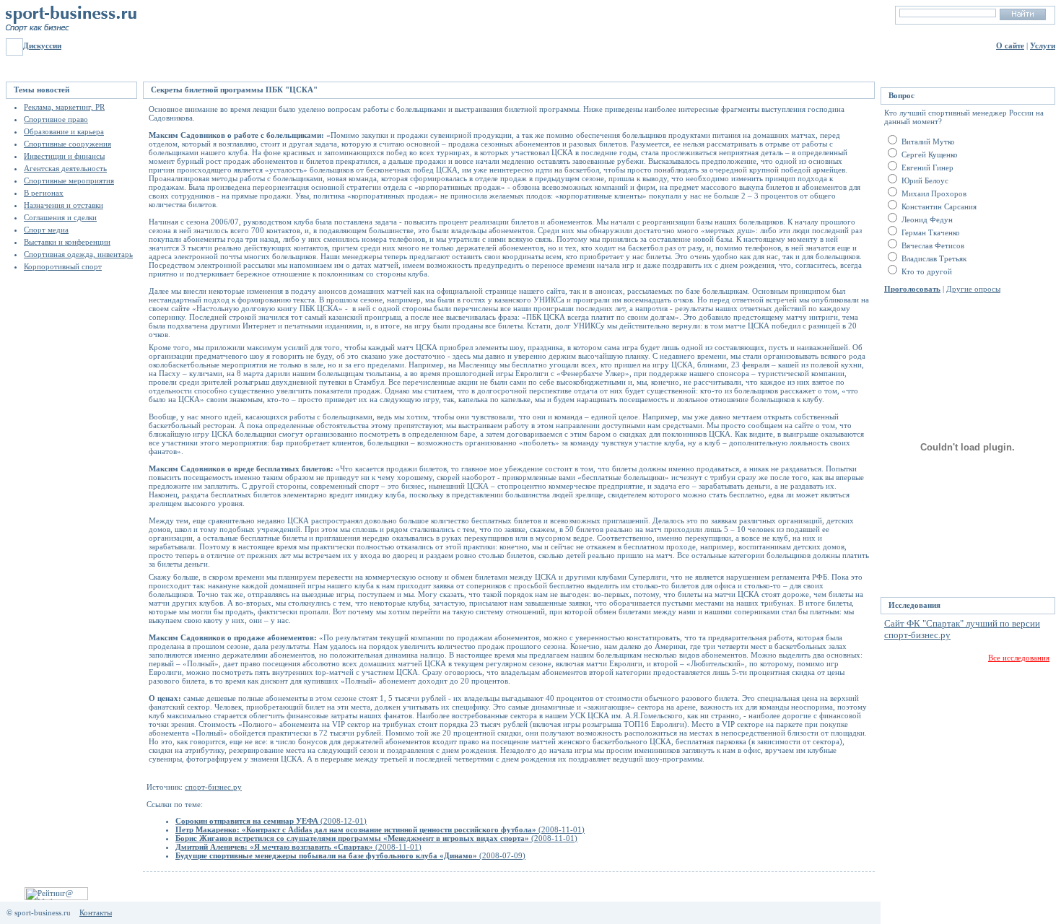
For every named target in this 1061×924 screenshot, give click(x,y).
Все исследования (1018, 657)
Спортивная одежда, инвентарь (78, 254)
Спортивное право (56, 119)
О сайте (1010, 45)
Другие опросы (973, 288)
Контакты (95, 912)
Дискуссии (42, 45)
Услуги (1042, 45)
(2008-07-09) (350, 855)
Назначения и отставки (63, 205)
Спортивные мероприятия (69, 180)
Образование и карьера (64, 131)
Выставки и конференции (67, 241)
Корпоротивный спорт (63, 266)
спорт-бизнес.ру (213, 787)
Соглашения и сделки (60, 217)
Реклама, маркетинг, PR (64, 107)
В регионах (44, 192)
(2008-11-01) (380, 829)
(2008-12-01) (271, 820)
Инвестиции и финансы (64, 156)
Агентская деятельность (65, 168)
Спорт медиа (46, 229)
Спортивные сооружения (67, 143)
